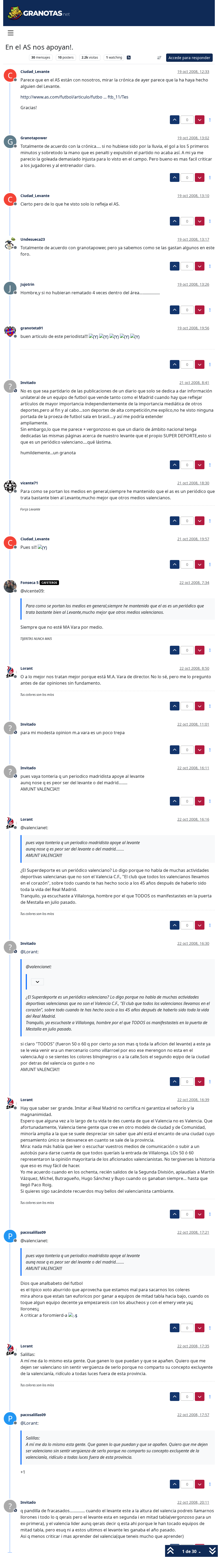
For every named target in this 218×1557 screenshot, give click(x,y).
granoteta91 (31, 327)
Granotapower (33, 137)
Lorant (26, 668)
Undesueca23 (32, 239)
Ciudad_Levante (34, 71)
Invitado (28, 382)
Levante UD (16, 57)
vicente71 (29, 482)
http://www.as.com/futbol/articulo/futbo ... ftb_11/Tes (74, 97)
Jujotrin (27, 284)
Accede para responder (189, 57)
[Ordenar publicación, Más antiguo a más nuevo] (159, 58)
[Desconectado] (12, 243)
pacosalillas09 (33, 1232)
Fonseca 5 (29, 582)
